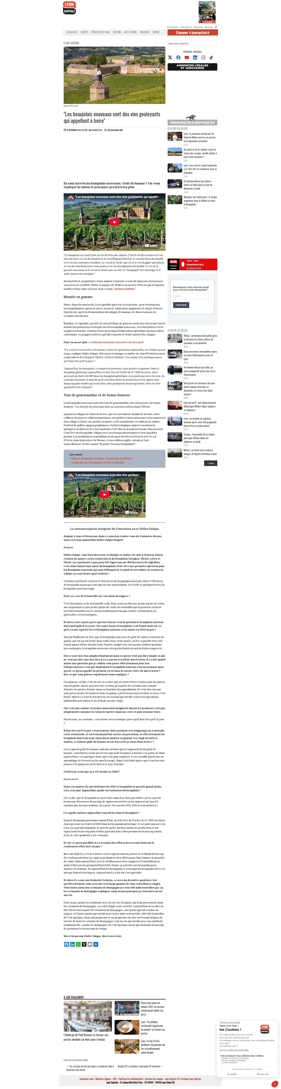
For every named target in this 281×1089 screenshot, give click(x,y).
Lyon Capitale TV (172, 1079)
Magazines (198, 27)
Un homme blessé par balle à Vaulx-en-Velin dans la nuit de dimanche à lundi (198, 184)
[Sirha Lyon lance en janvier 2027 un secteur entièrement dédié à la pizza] (127, 1014)
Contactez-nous (87, 1079)
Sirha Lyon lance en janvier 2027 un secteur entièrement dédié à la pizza (152, 1008)
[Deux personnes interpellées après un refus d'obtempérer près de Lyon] (175, 355)
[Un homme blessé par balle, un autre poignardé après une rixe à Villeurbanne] (175, 370)
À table (85, 1060)
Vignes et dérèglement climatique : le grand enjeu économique (101, 458)
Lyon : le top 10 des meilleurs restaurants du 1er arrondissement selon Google (153, 1046)
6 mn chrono (77, 1060)
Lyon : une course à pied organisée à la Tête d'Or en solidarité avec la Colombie (200, 168)
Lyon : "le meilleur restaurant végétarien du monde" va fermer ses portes (153, 1027)
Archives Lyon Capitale (191, 1079)
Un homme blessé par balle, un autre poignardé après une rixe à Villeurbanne (199, 370)
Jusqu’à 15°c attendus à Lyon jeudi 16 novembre (139, 1066)
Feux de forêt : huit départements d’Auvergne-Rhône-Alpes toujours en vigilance (200, 406)
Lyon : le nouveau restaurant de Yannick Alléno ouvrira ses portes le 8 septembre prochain (200, 137)
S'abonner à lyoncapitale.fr (193, 32)
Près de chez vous (100, 32)
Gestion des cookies (154, 1079)
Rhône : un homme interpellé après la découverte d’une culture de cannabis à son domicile (200, 339)
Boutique (209, 27)
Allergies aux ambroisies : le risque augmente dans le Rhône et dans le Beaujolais (200, 200)
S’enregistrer (186, 27)
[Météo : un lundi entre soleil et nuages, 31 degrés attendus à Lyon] (175, 453)
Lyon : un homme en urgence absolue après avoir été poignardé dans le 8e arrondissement (200, 422)
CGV (114, 1079)
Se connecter (173, 27)
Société (84, 32)
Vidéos (156, 32)
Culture (117, 32)
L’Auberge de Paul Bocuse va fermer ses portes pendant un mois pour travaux (86, 1037)
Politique (144, 32)
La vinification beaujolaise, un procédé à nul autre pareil (116, 342)
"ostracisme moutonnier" (124, 289)
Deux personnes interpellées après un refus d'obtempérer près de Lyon (200, 355)
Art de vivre (130, 32)
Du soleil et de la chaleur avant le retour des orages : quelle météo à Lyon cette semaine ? (200, 153)
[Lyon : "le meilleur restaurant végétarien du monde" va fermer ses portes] (127, 1033)
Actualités (72, 32)
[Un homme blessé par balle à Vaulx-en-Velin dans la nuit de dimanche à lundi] (175, 184)
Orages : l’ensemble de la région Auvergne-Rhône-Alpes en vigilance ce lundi (199, 437)
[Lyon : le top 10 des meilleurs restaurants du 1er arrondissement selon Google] (127, 1052)
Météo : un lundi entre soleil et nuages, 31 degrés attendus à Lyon (200, 452)
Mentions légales (103, 1079)
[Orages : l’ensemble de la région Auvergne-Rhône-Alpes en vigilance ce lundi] (175, 437)
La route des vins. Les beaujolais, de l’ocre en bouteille (97, 462)
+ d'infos (210, 463)
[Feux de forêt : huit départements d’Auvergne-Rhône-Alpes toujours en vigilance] (175, 406)
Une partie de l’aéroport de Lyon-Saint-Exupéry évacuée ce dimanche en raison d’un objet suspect (199, 388)
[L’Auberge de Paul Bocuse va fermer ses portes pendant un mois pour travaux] (88, 1030)
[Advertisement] (115, 155)
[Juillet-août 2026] (207, 12)
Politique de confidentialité (131, 1079)
